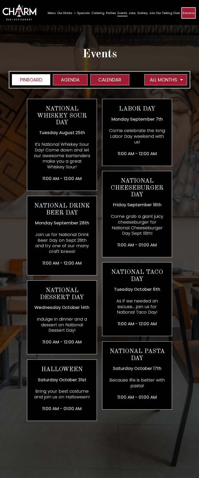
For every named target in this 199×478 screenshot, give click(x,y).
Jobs (132, 13)
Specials (83, 13)
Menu (52, 13)
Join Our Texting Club (164, 13)
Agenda (66, 80)
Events (122, 13)
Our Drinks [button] (65, 13)
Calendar (105, 80)
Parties (111, 13)
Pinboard (27, 80)
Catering (97, 13)
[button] (62, 145)
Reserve (188, 13)
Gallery (142, 13)
